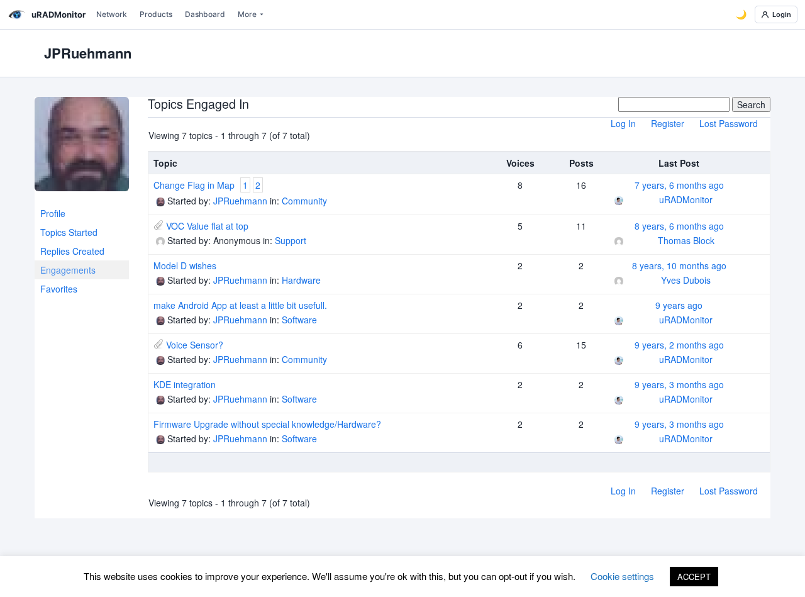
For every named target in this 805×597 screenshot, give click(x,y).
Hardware (301, 280)
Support (290, 240)
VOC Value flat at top (207, 226)
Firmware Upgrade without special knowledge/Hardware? (267, 424)
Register (667, 123)
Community (304, 200)
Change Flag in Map (194, 185)
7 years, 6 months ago (679, 185)
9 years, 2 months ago (679, 344)
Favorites (58, 288)
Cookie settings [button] (622, 576)
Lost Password (728, 123)
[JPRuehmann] (82, 149)
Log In (623, 123)
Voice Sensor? (194, 344)
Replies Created (72, 251)
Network (111, 14)
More (247, 14)
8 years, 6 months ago (679, 226)
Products (156, 14)
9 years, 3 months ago (679, 384)
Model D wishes (184, 265)
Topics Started (68, 232)
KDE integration (184, 384)
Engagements (68, 270)
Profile (52, 213)
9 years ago (678, 305)
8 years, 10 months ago (679, 265)
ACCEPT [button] (694, 577)
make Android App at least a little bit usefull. (240, 305)
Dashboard (205, 14)
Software (299, 319)
